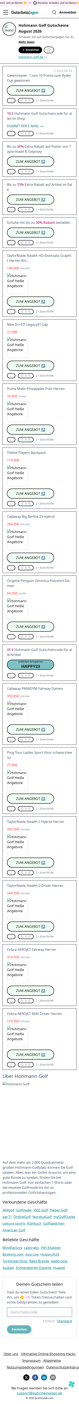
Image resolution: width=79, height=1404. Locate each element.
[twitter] (26, 1377)
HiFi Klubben (51, 1247)
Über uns (11, 1354)
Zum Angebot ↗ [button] (30, 90)
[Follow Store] (49, 50)
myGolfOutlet (64, 1216)
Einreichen (32, 50)
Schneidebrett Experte (33, 1267)
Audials (8, 1267)
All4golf (9, 1210)
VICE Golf (40, 1210)
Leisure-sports (14, 1223)
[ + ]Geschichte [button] (45, 100)
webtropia (59, 1261)
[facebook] (35, 1377)
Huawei (59, 1267)
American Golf (14, 1230)
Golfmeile (24, 1210)
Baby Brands (39, 1261)
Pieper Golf (59, 1210)
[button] (11, 100)
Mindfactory (12, 1247)
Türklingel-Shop (15, 1261)
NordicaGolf (42, 1216)
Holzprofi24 (49, 1254)
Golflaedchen (53, 1223)
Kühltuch (34, 1223)
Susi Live (32, 1254)
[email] (53, 1377)
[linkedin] (44, 1377)
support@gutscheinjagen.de (39, 1393)
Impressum (31, 1360)
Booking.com (13, 1254)
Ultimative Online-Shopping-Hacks (48, 1354)
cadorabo (31, 1247)
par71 (7, 1216)
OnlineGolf (22, 1216)
